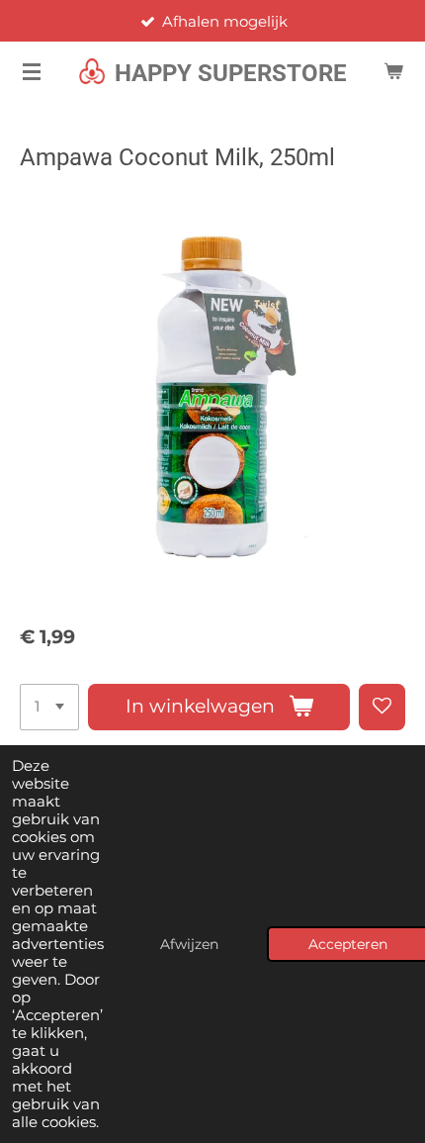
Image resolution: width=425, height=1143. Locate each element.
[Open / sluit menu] (31, 71)
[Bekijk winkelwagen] (393, 71)
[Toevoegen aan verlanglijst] (382, 707)
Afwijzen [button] (189, 944)
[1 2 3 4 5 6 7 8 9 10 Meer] (49, 707)
